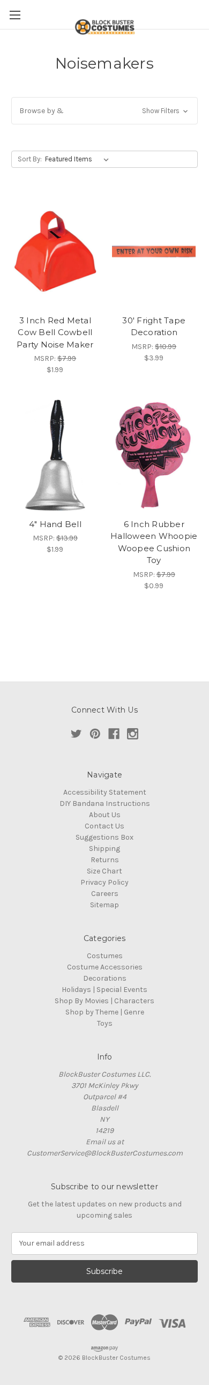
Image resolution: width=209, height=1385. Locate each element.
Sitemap (104, 904)
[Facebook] (114, 733)
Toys (105, 1023)
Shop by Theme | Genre (104, 1012)
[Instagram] (132, 733)
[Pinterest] (95, 733)
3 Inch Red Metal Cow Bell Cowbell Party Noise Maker (55, 332)
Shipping (104, 848)
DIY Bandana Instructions (104, 803)
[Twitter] (76, 733)
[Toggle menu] (14, 14)
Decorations (104, 978)
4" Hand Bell (55, 524)
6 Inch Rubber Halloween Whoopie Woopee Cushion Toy (153, 542)
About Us (105, 814)
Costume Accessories (105, 967)
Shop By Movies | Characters (104, 1000)
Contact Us (104, 826)
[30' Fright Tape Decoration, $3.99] (154, 251)
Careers (104, 893)
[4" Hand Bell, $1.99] (55, 455)
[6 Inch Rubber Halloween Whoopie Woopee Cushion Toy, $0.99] (154, 455)
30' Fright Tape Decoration (153, 326)
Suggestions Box (104, 837)
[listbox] (79, 159)
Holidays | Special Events (104, 989)
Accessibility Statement (104, 792)
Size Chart (104, 871)
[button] (104, 110)
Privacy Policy (104, 882)
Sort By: (30, 159)
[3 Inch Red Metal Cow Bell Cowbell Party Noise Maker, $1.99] (55, 251)
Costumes (105, 955)
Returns (105, 859)
